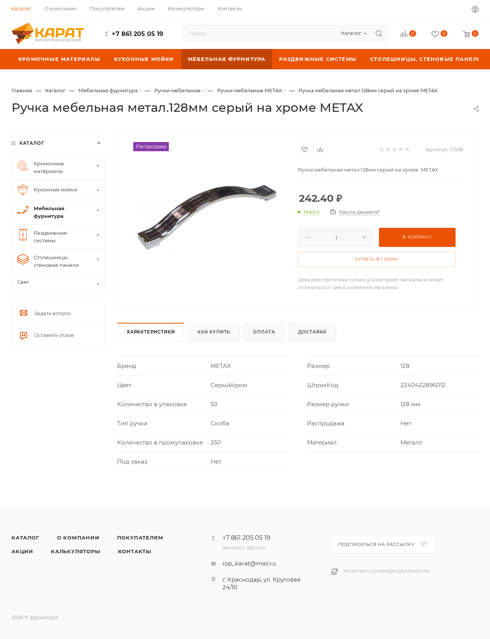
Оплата (264, 332)
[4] (400, 149)
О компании (78, 537)
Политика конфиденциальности (386, 571)
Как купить (214, 332)
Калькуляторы (75, 551)
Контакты (134, 551)
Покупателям (140, 537)
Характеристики (151, 332)
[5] (407, 149)
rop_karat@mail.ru (249, 563)
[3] (394, 149)
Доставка (312, 332)
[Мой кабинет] (475, 10)
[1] (381, 149)
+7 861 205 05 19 (137, 34)
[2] (387, 149)
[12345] (207, 217)
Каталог (25, 537)
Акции (22, 551)
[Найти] (378, 33)
